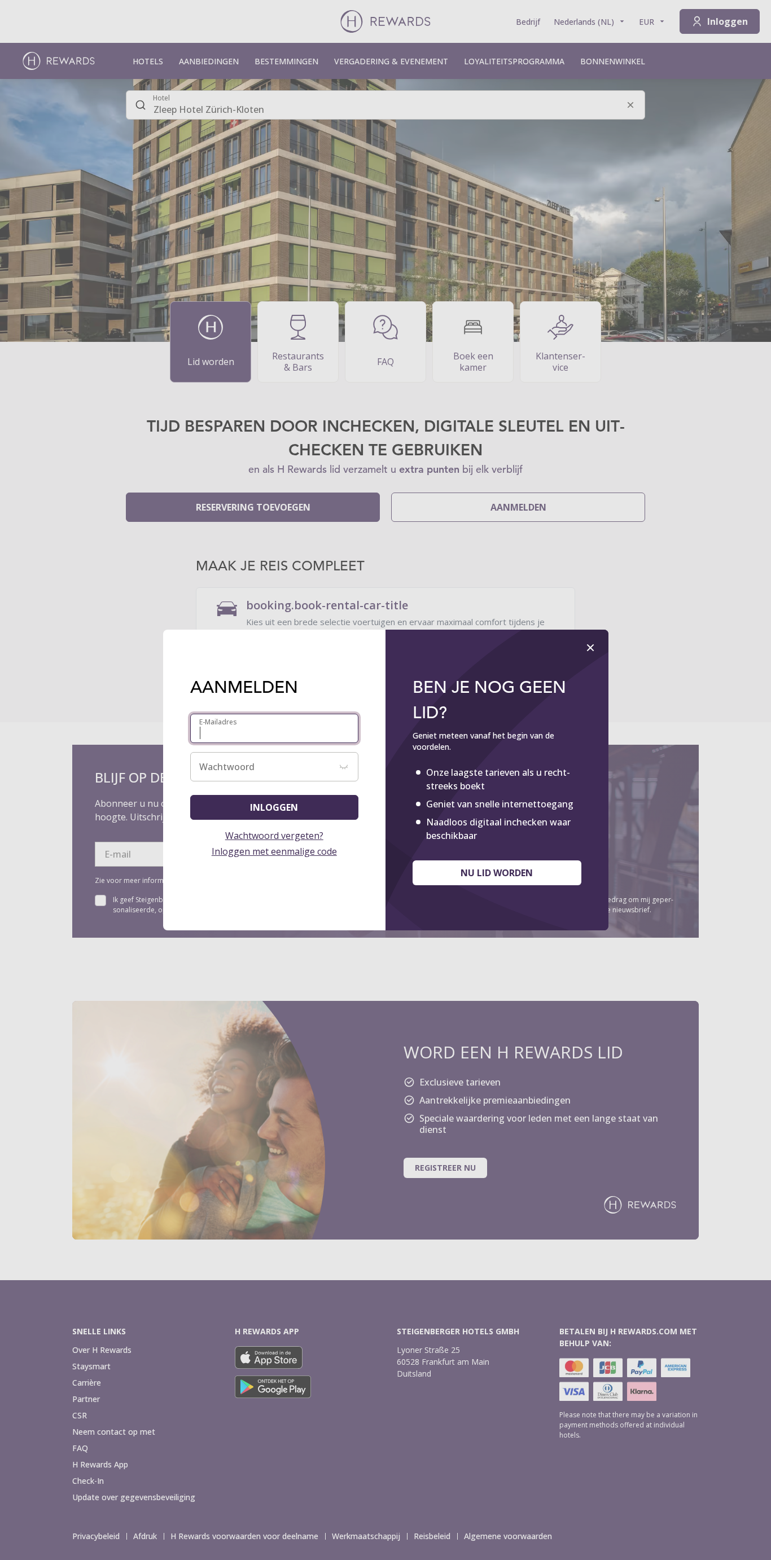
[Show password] (343, 767)
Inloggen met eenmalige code (274, 851)
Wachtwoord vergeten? (274, 835)
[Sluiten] (590, 648)
